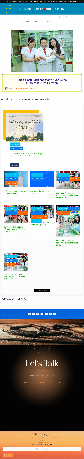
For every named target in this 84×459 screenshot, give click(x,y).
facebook (27, 382)
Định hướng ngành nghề (39, 217)
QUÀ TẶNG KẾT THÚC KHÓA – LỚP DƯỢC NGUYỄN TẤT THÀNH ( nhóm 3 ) (15, 229)
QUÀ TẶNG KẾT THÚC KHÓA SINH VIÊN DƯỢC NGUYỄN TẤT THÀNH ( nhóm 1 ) (14, 277)
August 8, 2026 (38, 144)
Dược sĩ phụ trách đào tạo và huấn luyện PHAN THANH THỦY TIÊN (42, 81)
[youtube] (6, 12)
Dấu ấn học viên (63, 179)
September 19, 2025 (37, 196)
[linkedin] (13, 5)
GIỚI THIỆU (19, 17)
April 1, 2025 (35, 228)
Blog (49, 17)
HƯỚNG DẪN (38, 21)
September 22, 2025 (11, 196)
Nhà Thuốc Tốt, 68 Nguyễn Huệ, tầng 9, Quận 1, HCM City (23, 1)
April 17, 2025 (9, 234)
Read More (14, 165)
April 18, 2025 (62, 200)
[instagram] (13, 8)
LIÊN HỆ (49, 21)
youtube (57, 382)
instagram (42, 382)
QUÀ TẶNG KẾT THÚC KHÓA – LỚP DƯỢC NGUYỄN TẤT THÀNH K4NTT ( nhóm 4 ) (67, 195)
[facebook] (6, 5)
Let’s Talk (41, 363)
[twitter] (10, 8)
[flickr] (6, 8)
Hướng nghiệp (36, 221)
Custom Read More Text (42, 290)
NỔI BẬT (58, 17)
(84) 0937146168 (45, 1)
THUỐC (28, 21)
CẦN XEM (68, 17)
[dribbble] (10, 5)
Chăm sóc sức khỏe (12, 175)
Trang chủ (9, 17)
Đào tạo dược (15, 144)
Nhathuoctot (72, 1)
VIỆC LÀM (40, 17)
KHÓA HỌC (30, 17)
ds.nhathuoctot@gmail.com (59, 1)
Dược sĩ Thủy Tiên (16, 148)
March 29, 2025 (62, 248)
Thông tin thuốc (11, 183)
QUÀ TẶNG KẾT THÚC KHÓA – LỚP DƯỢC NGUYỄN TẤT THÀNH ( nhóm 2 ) (67, 243)
